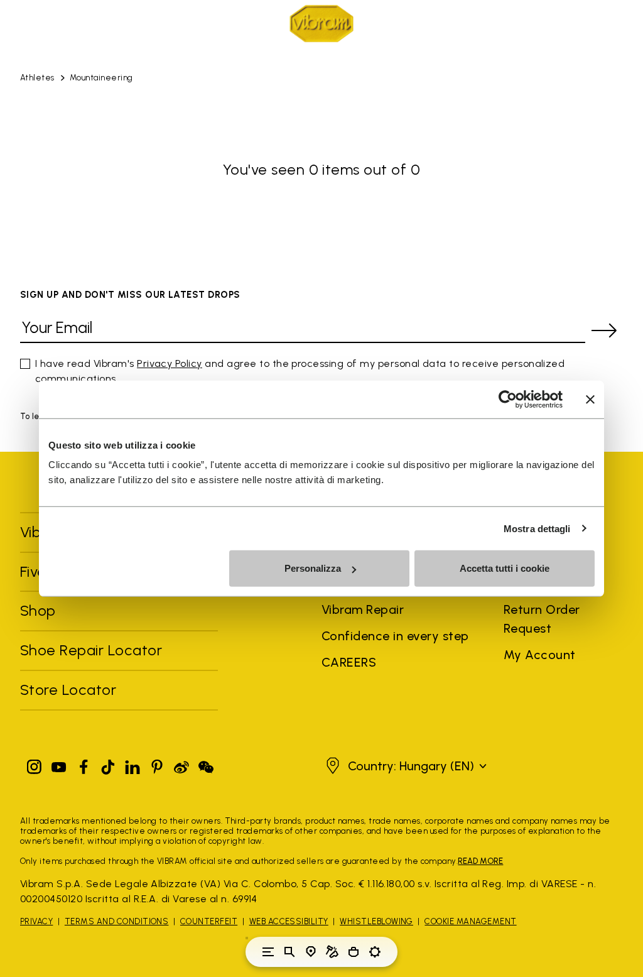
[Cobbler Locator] (332, 951)
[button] (405, 766)
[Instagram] (34, 764)
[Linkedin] (132, 764)
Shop (38, 610)
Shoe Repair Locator (91, 650)
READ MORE (480, 861)
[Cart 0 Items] (353, 951)
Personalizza (312, 568)
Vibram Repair (363, 609)
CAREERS (349, 662)
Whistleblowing (376, 921)
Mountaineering (101, 77)
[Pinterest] (157, 764)
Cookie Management (470, 921)
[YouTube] (59, 764)
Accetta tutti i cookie (504, 568)
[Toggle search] (289, 951)
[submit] (604, 330)
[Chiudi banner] (590, 399)
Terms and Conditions (117, 921)
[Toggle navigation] (268, 951)
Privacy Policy (169, 363)
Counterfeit (208, 921)
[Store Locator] (310, 951)
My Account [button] (540, 654)
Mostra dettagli (537, 528)
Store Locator (68, 689)
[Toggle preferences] (374, 951)
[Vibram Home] (321, 23)
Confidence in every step (395, 635)
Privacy (36, 921)
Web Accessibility (288, 921)
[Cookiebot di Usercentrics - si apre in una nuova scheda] (508, 399)
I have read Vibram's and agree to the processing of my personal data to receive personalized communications (300, 371)
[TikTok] (108, 764)
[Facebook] (83, 764)
